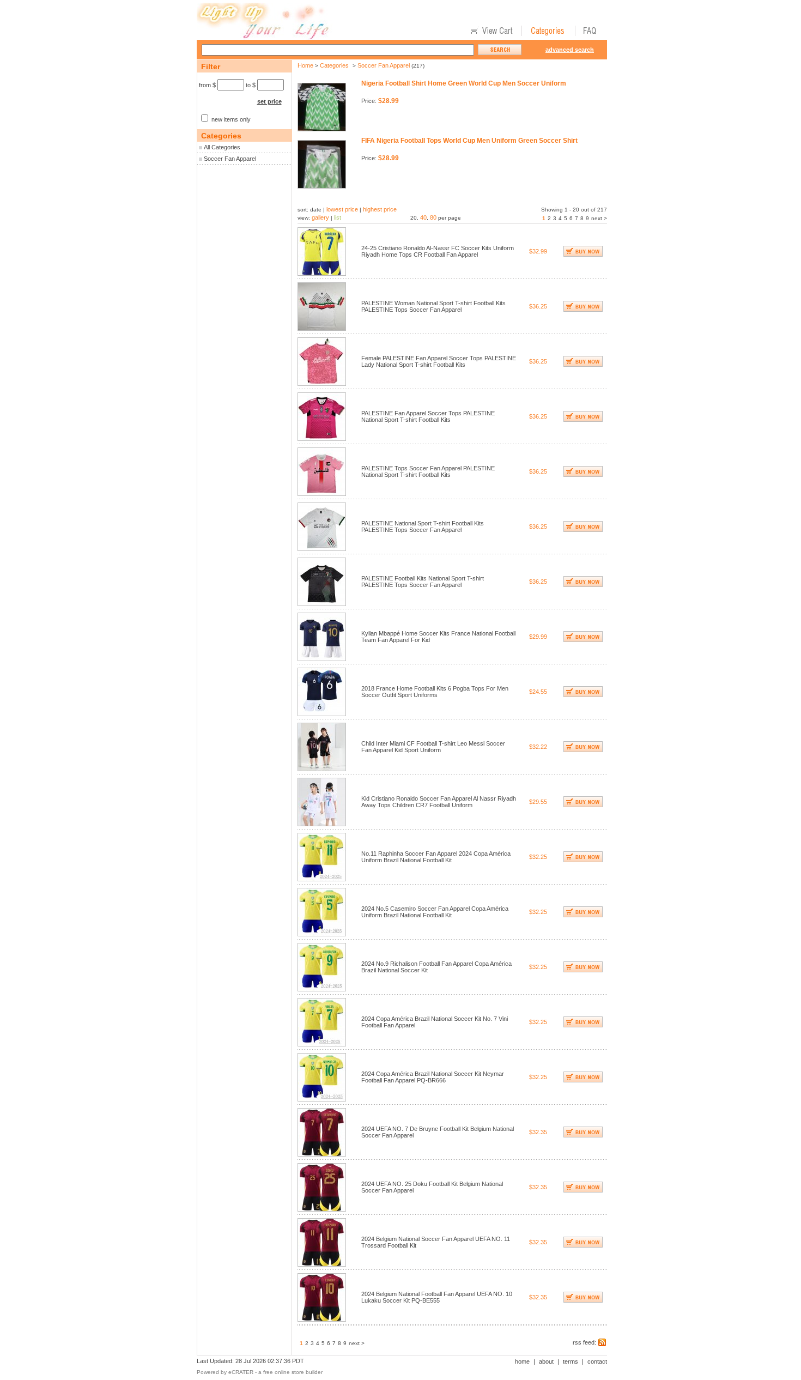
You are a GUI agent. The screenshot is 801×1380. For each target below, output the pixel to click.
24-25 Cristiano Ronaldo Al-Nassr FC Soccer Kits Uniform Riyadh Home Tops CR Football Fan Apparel (437, 251)
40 (423, 217)
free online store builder (293, 1372)
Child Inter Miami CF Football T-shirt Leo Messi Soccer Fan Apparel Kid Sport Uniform (433, 746)
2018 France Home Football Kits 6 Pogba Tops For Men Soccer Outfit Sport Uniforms (434, 691)
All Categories (222, 147)
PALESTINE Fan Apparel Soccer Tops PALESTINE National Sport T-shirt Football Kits (428, 416)
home (522, 1361)
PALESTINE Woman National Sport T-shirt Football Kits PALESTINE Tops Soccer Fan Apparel (433, 306)
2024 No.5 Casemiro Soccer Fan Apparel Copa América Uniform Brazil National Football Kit (434, 911)
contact (597, 1361)
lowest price (342, 209)
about (546, 1361)
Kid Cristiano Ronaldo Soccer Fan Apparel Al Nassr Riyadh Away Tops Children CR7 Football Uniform (438, 801)
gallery (320, 217)
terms (570, 1361)
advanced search (569, 49)
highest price (380, 209)
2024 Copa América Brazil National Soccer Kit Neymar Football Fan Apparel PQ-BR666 (432, 1077)
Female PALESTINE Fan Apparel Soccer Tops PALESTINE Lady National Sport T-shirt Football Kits (438, 361)
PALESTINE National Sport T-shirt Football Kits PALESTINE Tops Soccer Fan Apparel (422, 526)
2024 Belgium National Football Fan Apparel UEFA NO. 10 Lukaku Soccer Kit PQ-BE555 (436, 1297)
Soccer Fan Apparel (230, 158)
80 (433, 217)
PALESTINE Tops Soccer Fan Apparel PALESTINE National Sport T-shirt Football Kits (428, 471)
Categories (334, 65)
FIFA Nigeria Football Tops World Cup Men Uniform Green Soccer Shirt (469, 140)
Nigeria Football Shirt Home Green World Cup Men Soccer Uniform (463, 83)
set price (269, 101)
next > (599, 218)
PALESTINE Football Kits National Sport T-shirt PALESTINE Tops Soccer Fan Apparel (422, 581)
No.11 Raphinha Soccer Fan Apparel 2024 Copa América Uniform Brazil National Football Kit (436, 856)
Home (305, 65)
